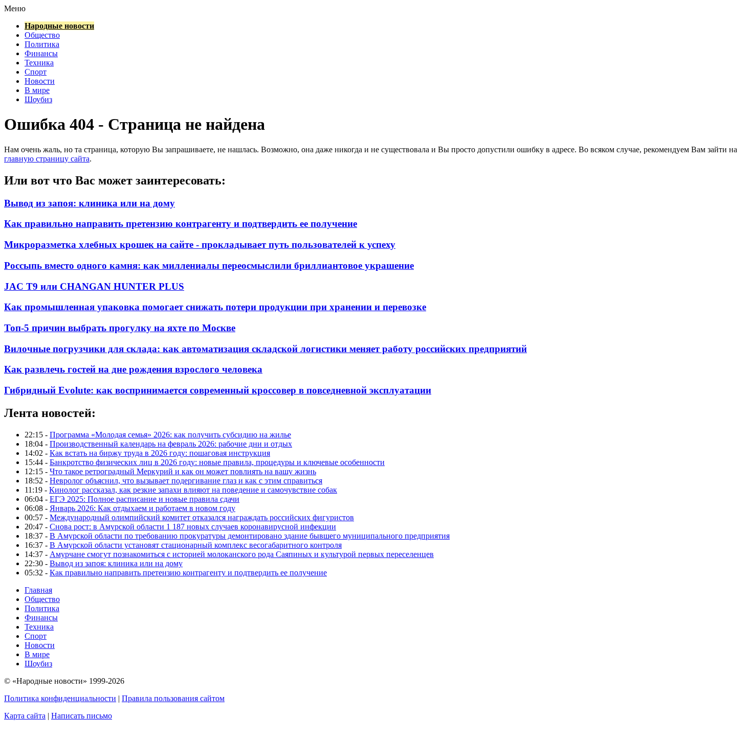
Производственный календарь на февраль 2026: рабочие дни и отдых (171, 443)
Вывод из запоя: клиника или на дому (89, 203)
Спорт (36, 71)
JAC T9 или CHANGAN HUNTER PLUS (94, 286)
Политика (42, 44)
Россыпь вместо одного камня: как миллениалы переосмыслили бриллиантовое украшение (209, 265)
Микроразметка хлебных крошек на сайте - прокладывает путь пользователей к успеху (199, 244)
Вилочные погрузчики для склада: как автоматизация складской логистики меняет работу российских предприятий (265, 348)
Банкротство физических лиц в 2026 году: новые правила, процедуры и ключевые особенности (217, 462)
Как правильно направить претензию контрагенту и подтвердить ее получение (180, 223)
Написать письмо (81, 715)
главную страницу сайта (47, 158)
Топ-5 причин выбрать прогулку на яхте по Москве (119, 327)
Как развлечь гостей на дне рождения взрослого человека (133, 369)
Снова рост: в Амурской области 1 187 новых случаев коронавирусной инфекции (193, 526)
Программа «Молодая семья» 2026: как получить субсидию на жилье (170, 434)
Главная (38, 590)
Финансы (41, 53)
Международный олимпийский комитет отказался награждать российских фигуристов (202, 517)
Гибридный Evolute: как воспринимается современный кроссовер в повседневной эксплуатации (217, 390)
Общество (42, 35)
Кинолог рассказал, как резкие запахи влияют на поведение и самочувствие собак (193, 489)
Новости (40, 81)
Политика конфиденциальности (60, 698)
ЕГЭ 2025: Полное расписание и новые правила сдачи (144, 499)
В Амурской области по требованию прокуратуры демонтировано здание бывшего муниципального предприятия (250, 535)
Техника (39, 62)
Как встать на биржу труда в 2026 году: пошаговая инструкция (160, 453)
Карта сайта (25, 715)
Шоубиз (38, 99)
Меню (15, 8)
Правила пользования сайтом (173, 698)
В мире (37, 90)
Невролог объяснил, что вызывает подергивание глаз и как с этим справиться (186, 480)
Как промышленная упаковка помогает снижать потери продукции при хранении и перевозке (215, 307)
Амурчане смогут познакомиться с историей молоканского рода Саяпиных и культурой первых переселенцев (242, 554)
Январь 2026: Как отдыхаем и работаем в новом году (142, 508)
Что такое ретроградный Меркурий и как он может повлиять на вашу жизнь (183, 471)
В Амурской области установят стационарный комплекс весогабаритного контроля (196, 545)
